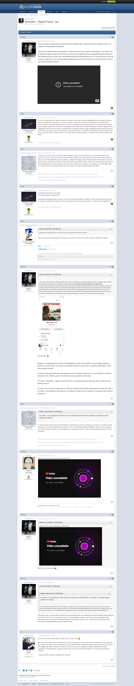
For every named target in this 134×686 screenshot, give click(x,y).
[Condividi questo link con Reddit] (29, 670)
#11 (110, 632)
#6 (111, 266)
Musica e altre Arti (33, 680)
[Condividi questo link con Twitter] (19, 670)
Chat (57, 11)
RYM (39, 246)
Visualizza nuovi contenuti (103, 11)
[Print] (36, 670)
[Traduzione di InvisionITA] (57, 684)
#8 (111, 451)
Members (49, 11)
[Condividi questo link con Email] (34, 670)
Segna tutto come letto (43, 684)
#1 (111, 37)
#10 (110, 578)
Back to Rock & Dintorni (109, 666)
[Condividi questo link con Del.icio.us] (26, 670)
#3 (111, 149)
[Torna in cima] (67, 684)
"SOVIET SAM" (42, 249)
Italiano (33, 684)
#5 (111, 221)
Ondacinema (32, 11)
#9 (111, 514)
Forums (41, 11)
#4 (111, 186)
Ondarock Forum (22, 680)
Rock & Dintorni (44, 680)
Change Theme (25, 684)
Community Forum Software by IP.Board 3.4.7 (105, 683)
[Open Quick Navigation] (113, 11)
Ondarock (22, 11)
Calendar (63, 11)
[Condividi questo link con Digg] (24, 670)
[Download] (39, 670)
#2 (111, 113)
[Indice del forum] (36, 6)
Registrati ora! (111, 1)
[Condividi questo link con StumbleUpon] (31, 670)
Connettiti (104, 1)
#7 (111, 404)
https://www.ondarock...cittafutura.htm (49, 195)
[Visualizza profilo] (29, 50)
